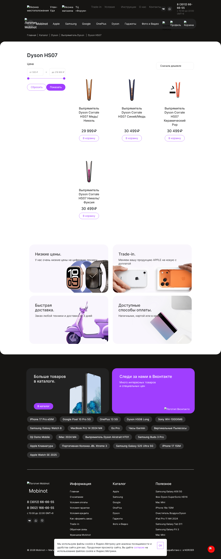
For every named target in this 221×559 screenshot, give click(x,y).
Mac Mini (160, 502)
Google (86, 23)
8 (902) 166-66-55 (40, 508)
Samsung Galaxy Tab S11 (169, 524)
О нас (142, 6)
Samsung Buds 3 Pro (151, 437)
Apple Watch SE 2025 (43, 454)
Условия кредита (79, 513)
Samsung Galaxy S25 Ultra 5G (134, 445)
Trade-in (96, 6)
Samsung (71, 23)
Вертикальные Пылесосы (170, 428)
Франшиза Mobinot (80, 534)
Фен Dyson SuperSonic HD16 (171, 496)
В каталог (43, 406)
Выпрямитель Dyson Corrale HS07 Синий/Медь (132, 112)
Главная (31, 35)
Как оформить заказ (81, 518)
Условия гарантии (80, 507)
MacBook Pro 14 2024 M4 (86, 428)
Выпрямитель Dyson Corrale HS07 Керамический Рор (175, 116)
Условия (110, 6)
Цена (30, 63)
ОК (160, 545)
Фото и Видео (150, 23)
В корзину (89, 138)
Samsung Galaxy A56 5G (169, 491)
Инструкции (128, 6)
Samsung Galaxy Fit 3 (167, 529)
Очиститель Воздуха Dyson (171, 513)
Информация (80, 484)
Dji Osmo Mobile (40, 437)
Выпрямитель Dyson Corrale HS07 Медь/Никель (89, 114)
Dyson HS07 (94, 35)
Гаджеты (130, 23)
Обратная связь (78, 529)
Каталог (43, 35)
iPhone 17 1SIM (171, 445)
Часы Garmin (137, 428)
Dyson (115, 23)
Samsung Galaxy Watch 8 (46, 428)
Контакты (155, 6)
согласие (139, 547)
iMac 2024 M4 (67, 437)
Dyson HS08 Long (138, 419)
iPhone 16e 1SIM (164, 507)
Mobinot (42, 24)
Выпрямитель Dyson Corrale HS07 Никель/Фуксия (89, 196)
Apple (56, 23)
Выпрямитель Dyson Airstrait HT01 (107, 437)
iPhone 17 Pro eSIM (42, 419)
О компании (76, 496)
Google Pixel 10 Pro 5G (77, 419)
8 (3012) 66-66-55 (184, 6)
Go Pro (115, 428)
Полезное (163, 484)
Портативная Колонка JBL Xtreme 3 (84, 445)
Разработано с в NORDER (179, 550)
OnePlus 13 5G (109, 419)
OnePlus (101, 23)
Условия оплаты (79, 502)
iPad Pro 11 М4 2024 (167, 518)
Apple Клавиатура (41, 445)
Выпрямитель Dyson (73, 35)
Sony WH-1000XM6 (170, 419)
